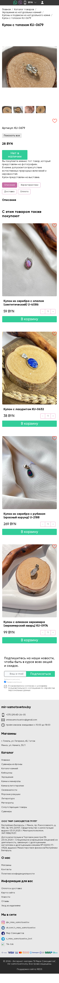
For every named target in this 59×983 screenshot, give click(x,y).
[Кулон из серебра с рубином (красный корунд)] (29, 472)
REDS (39, 969)
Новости (5, 897)
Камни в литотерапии (12, 786)
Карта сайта (8, 893)
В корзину (29, 319)
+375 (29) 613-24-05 (16, 715)
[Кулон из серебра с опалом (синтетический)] (29, 259)
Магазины (6, 865)
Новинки (5, 760)
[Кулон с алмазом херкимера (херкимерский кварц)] (29, 580)
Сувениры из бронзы (11, 764)
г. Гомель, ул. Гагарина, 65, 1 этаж (18, 741)
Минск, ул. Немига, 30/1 (13, 745)
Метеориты (7, 803)
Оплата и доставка (11, 888)
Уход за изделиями (10, 906)
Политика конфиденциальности (18, 874)
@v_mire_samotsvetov (17, 922)
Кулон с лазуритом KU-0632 (24, 409)
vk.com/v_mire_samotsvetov (20, 928)
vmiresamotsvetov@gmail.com (21, 720)
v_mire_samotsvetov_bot (19, 939)
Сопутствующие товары (14, 807)
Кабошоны (6, 773)
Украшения (7, 777)
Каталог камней (9, 769)
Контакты (6, 869)
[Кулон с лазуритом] (29, 368)
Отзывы (5, 901)
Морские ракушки (10, 794)
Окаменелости (9, 790)
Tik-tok (10, 944)
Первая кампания (14, 682)
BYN (30, 2)
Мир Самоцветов (15, 933)
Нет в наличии (15, 155)
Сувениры (6, 811)
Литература (8, 799)
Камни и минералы (11, 781)
